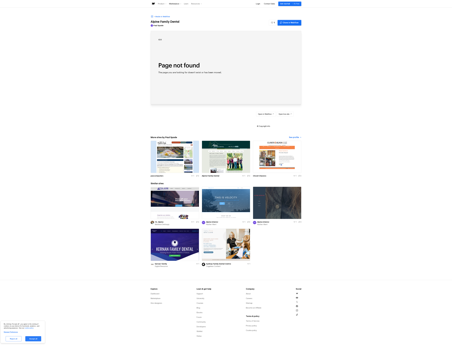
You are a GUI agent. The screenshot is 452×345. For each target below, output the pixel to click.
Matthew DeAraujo (162, 224)
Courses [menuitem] (200, 303)
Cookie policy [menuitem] (251, 330)
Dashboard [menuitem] (155, 294)
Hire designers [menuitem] (156, 303)
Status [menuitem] (199, 336)
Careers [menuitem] (249, 298)
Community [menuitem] (201, 322)
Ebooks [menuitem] (199, 312)
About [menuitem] (248, 294)
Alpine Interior (212, 222)
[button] (162, 4)
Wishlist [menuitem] (199, 331)
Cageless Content (213, 266)
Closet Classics (259, 176)
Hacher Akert (211, 224)
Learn (186, 4)
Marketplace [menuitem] (155, 298)
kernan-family (161, 264)
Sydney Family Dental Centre (218, 264)
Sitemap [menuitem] (249, 303)
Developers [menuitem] (201, 327)
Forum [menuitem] (199, 317)
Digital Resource (161, 266)
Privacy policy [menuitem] (251, 326)
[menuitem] (297, 293)
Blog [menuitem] (198, 308)
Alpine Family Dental (210, 176)
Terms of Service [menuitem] (252, 321)
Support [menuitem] (200, 294)
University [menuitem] (200, 298)
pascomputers (157, 176)
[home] (153, 4)
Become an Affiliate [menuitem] (253, 308)
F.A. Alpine (159, 222)
